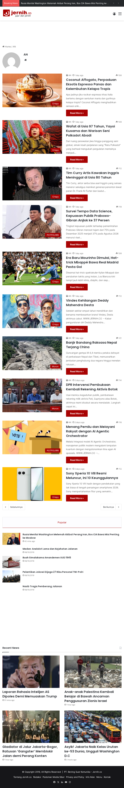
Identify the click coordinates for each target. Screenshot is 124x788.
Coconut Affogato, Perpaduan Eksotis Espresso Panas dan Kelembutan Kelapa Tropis (91, 84)
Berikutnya (108, 507)
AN (26, 54)
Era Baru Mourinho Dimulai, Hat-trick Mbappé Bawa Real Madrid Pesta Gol (92, 262)
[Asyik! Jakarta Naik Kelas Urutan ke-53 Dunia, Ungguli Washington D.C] (93, 727)
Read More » (77, 113)
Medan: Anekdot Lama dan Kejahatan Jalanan (50, 548)
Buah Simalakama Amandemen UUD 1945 (47, 557)
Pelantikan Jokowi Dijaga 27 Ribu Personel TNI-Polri (53, 572)
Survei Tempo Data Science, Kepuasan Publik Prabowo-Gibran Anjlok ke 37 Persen (89, 216)
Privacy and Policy (75, 777)
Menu (99, 777)
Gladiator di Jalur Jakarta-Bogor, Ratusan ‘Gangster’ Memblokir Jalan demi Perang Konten (30, 751)
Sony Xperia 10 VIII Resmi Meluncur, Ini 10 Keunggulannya (92, 475)
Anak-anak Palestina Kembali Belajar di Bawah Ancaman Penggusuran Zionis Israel (89, 696)
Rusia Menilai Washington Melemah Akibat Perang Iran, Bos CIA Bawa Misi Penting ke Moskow (68, 3)
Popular (62, 522)
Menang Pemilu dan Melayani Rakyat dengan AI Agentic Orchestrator (90, 431)
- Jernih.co (96, 772)
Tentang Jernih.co (22, 777)
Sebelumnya (16, 507)
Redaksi (37, 777)
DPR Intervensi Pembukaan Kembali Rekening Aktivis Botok (92, 386)
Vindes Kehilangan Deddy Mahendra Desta (87, 302)
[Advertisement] (62, 31)
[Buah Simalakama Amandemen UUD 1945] (11, 562)
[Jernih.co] (17, 13)
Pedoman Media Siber (54, 777)
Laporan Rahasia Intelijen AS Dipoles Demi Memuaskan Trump (29, 694)
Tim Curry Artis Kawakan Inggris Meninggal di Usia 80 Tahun (92, 175)
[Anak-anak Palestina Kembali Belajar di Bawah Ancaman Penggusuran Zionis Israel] (93, 672)
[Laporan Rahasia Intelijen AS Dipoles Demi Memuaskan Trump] (31, 672)
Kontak (107, 777)
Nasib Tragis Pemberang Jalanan (42, 586)
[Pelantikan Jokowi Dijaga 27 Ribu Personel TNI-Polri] (11, 576)
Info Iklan (90, 777)
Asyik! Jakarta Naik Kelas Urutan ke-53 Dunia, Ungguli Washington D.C (91, 751)
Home (7, 46)
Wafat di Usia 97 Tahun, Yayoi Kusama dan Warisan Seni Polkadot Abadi (90, 131)
